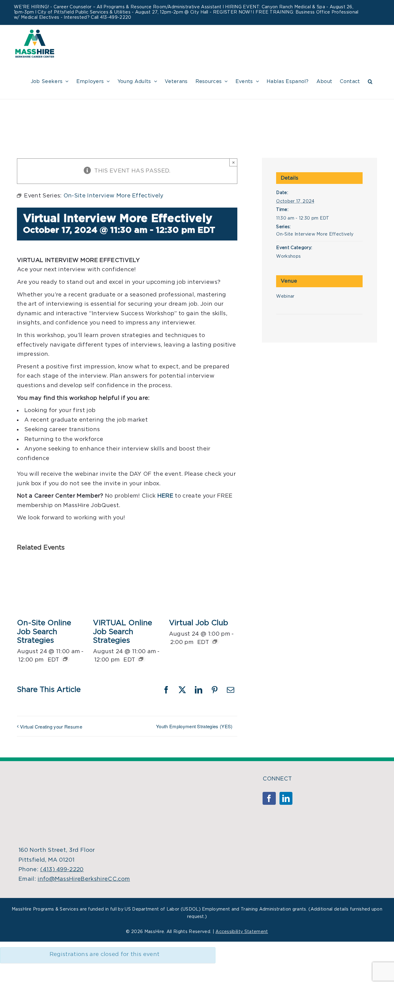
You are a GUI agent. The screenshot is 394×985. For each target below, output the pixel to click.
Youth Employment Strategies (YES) (194, 726)
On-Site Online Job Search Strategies (44, 632)
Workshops (288, 256)
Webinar (285, 296)
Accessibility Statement (241, 932)
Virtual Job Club (198, 623)
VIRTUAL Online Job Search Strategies (122, 632)
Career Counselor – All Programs (89, 7)
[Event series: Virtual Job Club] (215, 641)
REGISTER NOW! (232, 12)
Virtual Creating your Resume (51, 726)
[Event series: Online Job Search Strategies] (65, 659)
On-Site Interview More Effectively (314, 234)
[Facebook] (269, 798)
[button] (370, 80)
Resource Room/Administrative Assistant (176, 7)
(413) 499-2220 (61, 869)
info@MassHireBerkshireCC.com (84, 879)
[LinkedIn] (285, 798)
